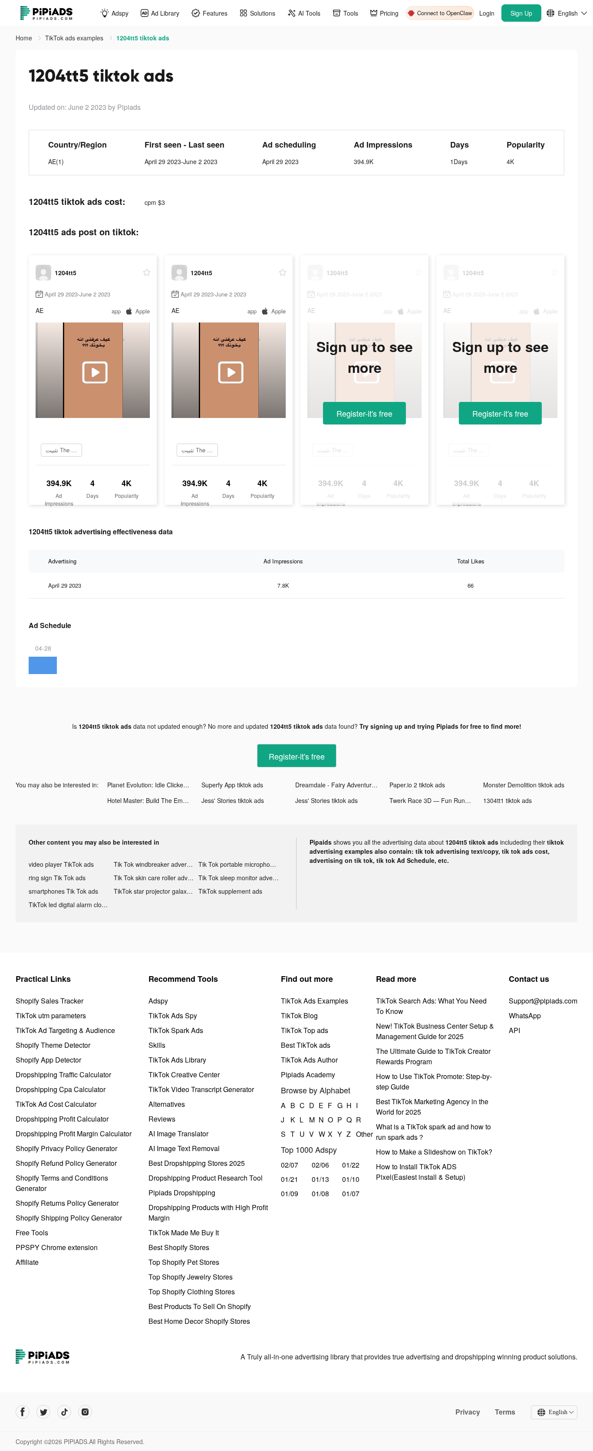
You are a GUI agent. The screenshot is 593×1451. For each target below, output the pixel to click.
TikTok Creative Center (184, 1074)
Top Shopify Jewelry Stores (190, 1277)
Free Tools (32, 1232)
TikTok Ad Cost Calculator (56, 1104)
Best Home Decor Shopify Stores (199, 1321)
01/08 (320, 1193)
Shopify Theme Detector (53, 1045)
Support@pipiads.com (543, 1001)
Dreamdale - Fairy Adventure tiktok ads (342, 784)
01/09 (289, 1193)
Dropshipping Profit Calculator (62, 1119)
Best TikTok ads (305, 1045)
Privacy (467, 1412)
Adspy (158, 1001)
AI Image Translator (178, 1133)
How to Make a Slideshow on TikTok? (434, 1152)
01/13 (320, 1179)
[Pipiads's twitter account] (43, 1412)
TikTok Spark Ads (175, 1030)
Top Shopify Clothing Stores (191, 1291)
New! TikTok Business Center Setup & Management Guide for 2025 (435, 1031)
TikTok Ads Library (177, 1060)
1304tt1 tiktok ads (507, 800)
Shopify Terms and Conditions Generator (62, 1183)
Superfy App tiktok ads (232, 784)
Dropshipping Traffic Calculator (63, 1074)
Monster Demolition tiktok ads (523, 784)
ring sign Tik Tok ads (57, 877)
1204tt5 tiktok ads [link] (142, 37)
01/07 (350, 1193)
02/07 (289, 1165)
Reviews (161, 1119)
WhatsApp (525, 1015)
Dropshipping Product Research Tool (205, 1178)
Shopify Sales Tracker (49, 1001)
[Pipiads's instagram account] (85, 1412)
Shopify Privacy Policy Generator (66, 1148)
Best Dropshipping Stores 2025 (196, 1163)
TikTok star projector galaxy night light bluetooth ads (156, 891)
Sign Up (521, 13)
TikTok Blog (299, 1015)
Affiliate (27, 1262)
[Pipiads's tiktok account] (64, 1412)
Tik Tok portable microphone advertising (240, 864)
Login (486, 13)
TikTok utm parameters (51, 1015)
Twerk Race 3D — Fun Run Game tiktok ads (436, 800)
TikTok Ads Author (309, 1060)
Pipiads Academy (308, 1074)
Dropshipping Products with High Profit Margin (208, 1212)
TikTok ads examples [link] (75, 37)
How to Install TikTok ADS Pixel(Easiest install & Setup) (420, 1171)
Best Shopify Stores (178, 1247)
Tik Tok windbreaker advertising (156, 864)
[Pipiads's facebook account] (23, 1412)
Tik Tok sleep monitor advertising (240, 877)
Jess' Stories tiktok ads (232, 800)
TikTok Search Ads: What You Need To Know (431, 1006)
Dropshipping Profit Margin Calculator (74, 1133)
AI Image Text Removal (184, 1148)
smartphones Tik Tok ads (63, 891)
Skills (156, 1045)
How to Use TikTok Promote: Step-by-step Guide (434, 1081)
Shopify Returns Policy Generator (67, 1203)
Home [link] (25, 37)
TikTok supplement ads (230, 891)
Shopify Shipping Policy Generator (69, 1218)
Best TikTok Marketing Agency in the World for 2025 (432, 1106)
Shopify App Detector (48, 1060)
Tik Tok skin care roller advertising (156, 877)
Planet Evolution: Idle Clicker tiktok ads (154, 784)
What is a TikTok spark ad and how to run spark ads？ (433, 1132)
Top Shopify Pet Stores (183, 1262)
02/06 (320, 1165)
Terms (505, 1412)
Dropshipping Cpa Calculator (60, 1089)
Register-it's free (364, 413)
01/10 (350, 1179)
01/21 (289, 1179)
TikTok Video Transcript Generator (201, 1089)
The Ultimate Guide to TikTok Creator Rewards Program (433, 1056)
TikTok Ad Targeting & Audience (65, 1030)
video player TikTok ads (61, 864)
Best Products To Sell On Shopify (199, 1306)
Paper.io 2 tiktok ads (417, 784)
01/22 (350, 1165)
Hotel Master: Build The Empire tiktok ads (154, 800)
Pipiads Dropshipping (181, 1193)
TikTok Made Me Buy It (183, 1232)
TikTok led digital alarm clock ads (71, 904)
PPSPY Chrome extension (57, 1247)
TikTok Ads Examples (314, 1001)
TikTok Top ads (304, 1030)
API (514, 1030)
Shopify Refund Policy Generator (66, 1163)
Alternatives (166, 1104)
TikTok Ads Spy (172, 1015)
